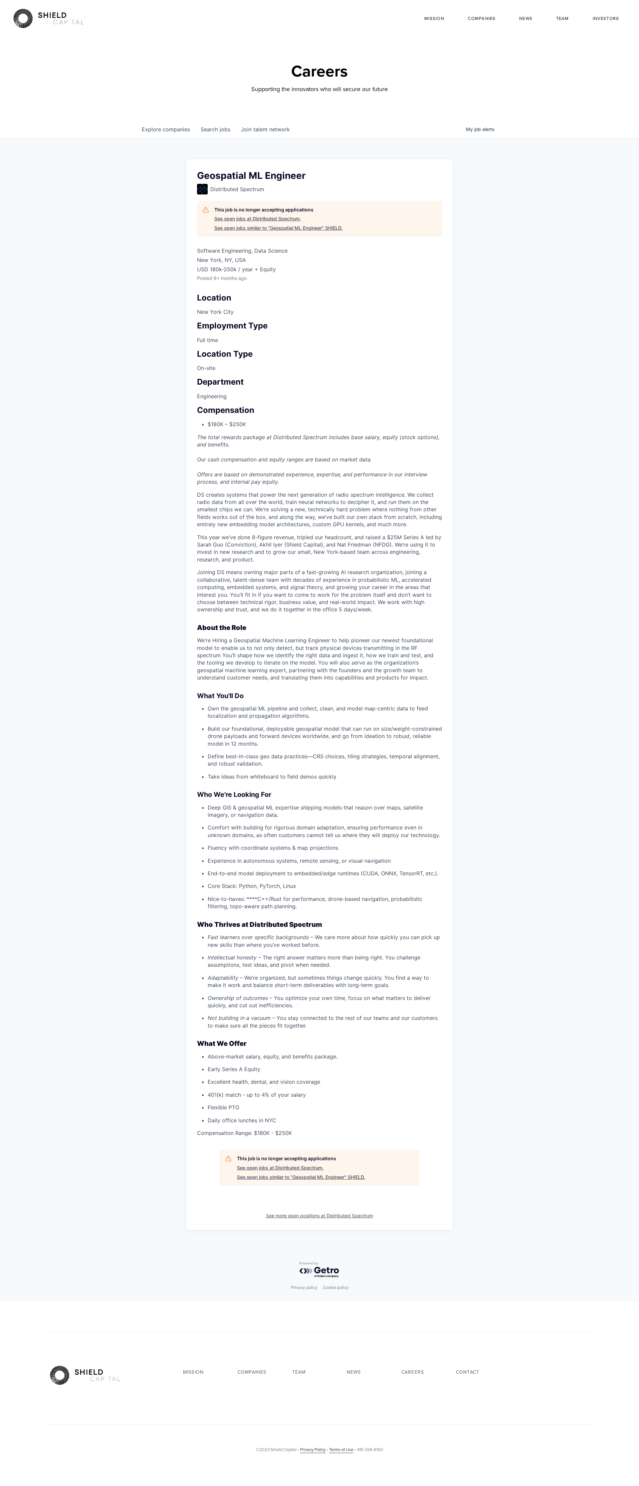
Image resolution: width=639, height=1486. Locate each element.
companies (166, 129)
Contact (467, 1372)
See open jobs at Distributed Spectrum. (257, 218)
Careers (412, 1372)
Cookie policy (335, 1287)
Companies (482, 18)
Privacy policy (304, 1287)
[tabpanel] (319, 814)
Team (562, 18)
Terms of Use (341, 1449)
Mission (434, 18)
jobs (215, 129)
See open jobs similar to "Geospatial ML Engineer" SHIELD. (278, 228)
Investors (606, 18)
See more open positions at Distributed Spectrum (319, 1215)
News (525, 18)
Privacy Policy (312, 1449)
